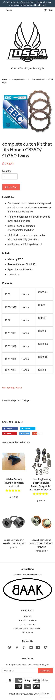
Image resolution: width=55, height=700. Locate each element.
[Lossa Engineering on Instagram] (31, 647)
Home (4, 79)
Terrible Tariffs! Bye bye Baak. (27, 574)
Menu (9, 9)
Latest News (27, 568)
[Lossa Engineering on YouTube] (38, 647)
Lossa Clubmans (28, 624)
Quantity (6, 171)
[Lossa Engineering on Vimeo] (45, 647)
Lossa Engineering (36, 693)
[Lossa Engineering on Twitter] (10, 647)
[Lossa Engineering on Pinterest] (24, 647)
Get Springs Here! (12, 387)
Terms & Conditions (27, 620)
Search (27, 616)
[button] (13, 490)
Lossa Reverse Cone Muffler (27, 628)
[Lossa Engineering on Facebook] (17, 647)
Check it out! (40, 5)
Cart (50, 9)
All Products (27, 632)
